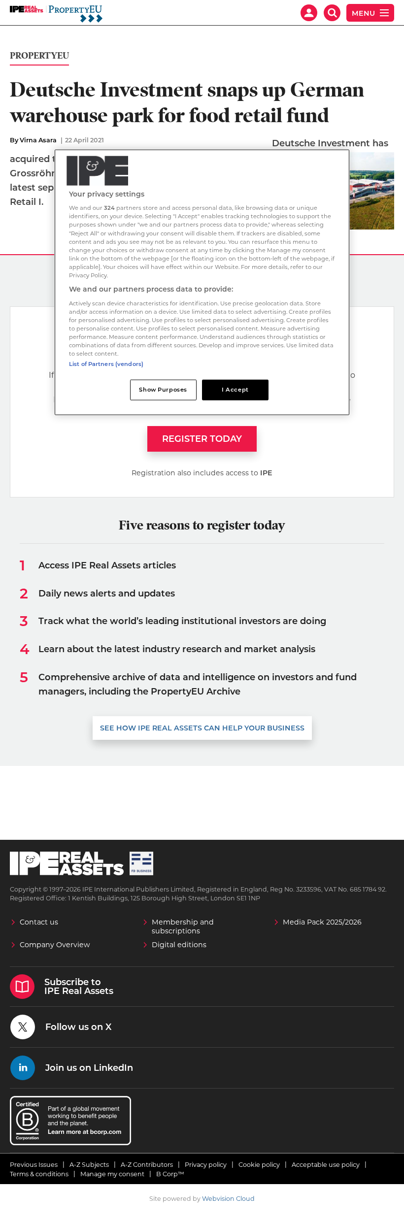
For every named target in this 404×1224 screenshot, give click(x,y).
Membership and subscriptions (183, 926)
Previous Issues (34, 1164)
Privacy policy (206, 1164)
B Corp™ (170, 1174)
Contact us (39, 922)
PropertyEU (39, 56)
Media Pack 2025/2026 (322, 922)
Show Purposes (163, 389)
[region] (202, 282)
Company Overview (55, 944)
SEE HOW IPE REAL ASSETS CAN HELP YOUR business (202, 728)
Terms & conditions (39, 1174)
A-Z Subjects (89, 1164)
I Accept (235, 389)
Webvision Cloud (228, 1198)
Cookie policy (259, 1164)
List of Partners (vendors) (106, 364)
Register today (202, 438)
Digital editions (179, 944)
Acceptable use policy (326, 1164)
